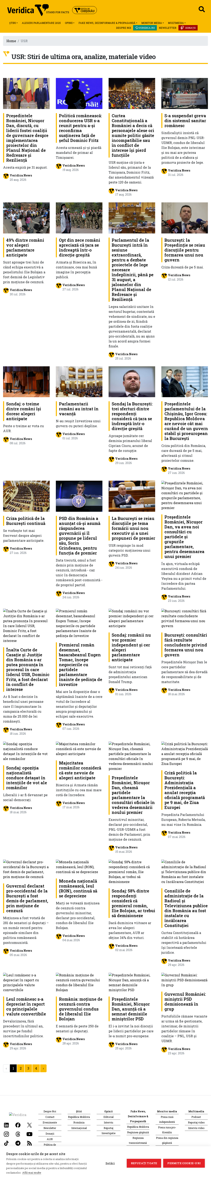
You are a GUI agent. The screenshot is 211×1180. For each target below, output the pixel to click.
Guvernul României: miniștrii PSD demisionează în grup (185, 1001)
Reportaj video (196, 1122)
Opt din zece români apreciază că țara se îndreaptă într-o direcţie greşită (79, 247)
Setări (110, 1163)
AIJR (50, 1139)
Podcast (196, 1117)
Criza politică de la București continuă (25, 521)
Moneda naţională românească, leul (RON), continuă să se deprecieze (78, 888)
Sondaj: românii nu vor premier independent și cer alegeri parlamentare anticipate (131, 647)
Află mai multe (31, 1172)
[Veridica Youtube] (29, 1133)
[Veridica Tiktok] (6, 1143)
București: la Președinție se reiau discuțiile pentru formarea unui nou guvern (184, 249)
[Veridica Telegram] (18, 1143)
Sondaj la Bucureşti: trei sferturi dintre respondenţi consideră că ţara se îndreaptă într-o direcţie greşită (132, 416)
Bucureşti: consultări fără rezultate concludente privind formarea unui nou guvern (185, 644)
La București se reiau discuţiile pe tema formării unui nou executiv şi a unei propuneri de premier (133, 528)
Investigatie (108, 1133)
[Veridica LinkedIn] (6, 1124)
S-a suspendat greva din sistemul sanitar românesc (185, 120)
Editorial (108, 1117)
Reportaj (108, 1128)
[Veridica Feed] (29, 1143)
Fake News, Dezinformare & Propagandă (107, 22)
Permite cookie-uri (184, 1163)
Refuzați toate (144, 1163)
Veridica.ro (146, 27)
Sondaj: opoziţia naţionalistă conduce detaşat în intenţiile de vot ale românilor (26, 777)
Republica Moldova (79, 1117)
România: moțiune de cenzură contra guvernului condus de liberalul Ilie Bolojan (80, 1008)
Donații (190, 27)
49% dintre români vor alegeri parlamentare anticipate (25, 247)
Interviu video (196, 1128)
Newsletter (167, 27)
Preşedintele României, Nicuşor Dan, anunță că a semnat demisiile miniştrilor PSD (131, 1008)
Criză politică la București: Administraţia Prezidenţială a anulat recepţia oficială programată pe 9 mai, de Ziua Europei (184, 790)
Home (11, 41)
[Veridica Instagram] (6, 1133)
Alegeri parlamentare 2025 (41, 22)
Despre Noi (123, 27)
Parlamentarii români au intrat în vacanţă (78, 408)
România (78, 1122)
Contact (49, 1117)
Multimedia (176, 22)
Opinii (69, 22)
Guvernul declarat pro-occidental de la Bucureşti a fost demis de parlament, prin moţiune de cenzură (27, 898)
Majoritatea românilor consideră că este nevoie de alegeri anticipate (80, 770)
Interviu (108, 1122)
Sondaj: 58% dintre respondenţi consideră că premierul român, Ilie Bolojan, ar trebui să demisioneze (133, 903)
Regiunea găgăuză (138, 1132)
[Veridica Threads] (18, 1133)
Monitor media (151, 22)
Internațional (79, 1128)
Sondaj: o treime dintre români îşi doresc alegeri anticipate (23, 411)
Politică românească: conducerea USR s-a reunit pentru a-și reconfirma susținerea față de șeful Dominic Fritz (80, 128)
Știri (12, 22)
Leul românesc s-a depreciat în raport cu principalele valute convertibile (26, 1006)
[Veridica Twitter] (29, 1124)
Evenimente (50, 1122)
